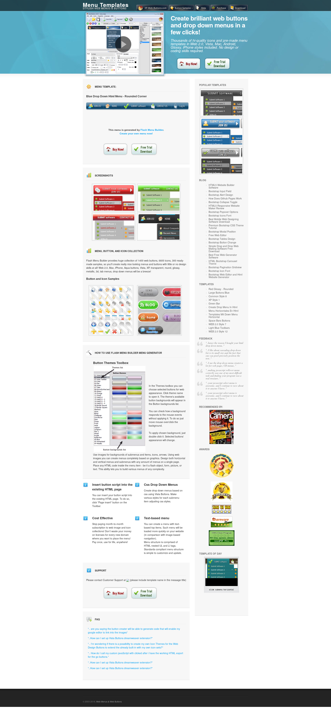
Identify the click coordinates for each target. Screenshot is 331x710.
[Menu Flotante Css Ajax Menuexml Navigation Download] (221, 131)
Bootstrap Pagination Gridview (225, 267)
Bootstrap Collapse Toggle (223, 202)
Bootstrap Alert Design (221, 194)
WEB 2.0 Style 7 (217, 324)
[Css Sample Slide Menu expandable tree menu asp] (113, 227)
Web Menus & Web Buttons (109, 701)
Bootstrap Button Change (222, 242)
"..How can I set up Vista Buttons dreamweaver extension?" (120, 638)
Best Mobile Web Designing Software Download (224, 220)
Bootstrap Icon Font (219, 271)
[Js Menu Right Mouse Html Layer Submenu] (159, 310)
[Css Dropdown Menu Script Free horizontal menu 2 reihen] (158, 227)
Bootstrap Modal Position (222, 231)
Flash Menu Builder (152, 130)
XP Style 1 (214, 300)
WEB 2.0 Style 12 (218, 331)
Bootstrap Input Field (220, 191)
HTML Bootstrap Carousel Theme (223, 262)
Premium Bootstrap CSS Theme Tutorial (226, 227)
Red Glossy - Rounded (221, 289)
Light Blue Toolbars (219, 327)
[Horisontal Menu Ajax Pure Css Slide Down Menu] (221, 160)
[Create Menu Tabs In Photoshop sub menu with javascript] (113, 198)
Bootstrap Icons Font (220, 215)
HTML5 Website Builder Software (221, 186)
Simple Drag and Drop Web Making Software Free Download (224, 248)
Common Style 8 (218, 296)
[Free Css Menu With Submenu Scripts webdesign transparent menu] (158, 198)
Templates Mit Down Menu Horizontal (223, 316)
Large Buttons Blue (219, 292)
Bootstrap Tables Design (222, 238)
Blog (202, 180)
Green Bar (214, 303)
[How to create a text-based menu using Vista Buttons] (123, 44)
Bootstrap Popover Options (223, 212)
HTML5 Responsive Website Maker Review (224, 207)
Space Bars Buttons (219, 320)
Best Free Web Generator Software (223, 256)
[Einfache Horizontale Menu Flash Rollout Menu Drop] (221, 102)
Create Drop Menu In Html (223, 307)
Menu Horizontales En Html (223, 310)
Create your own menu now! (136, 133)
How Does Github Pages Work (225, 198)
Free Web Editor (218, 235)
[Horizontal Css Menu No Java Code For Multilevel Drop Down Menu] (111, 310)
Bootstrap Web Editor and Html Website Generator (225, 276)
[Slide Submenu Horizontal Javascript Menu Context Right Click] (221, 591)
